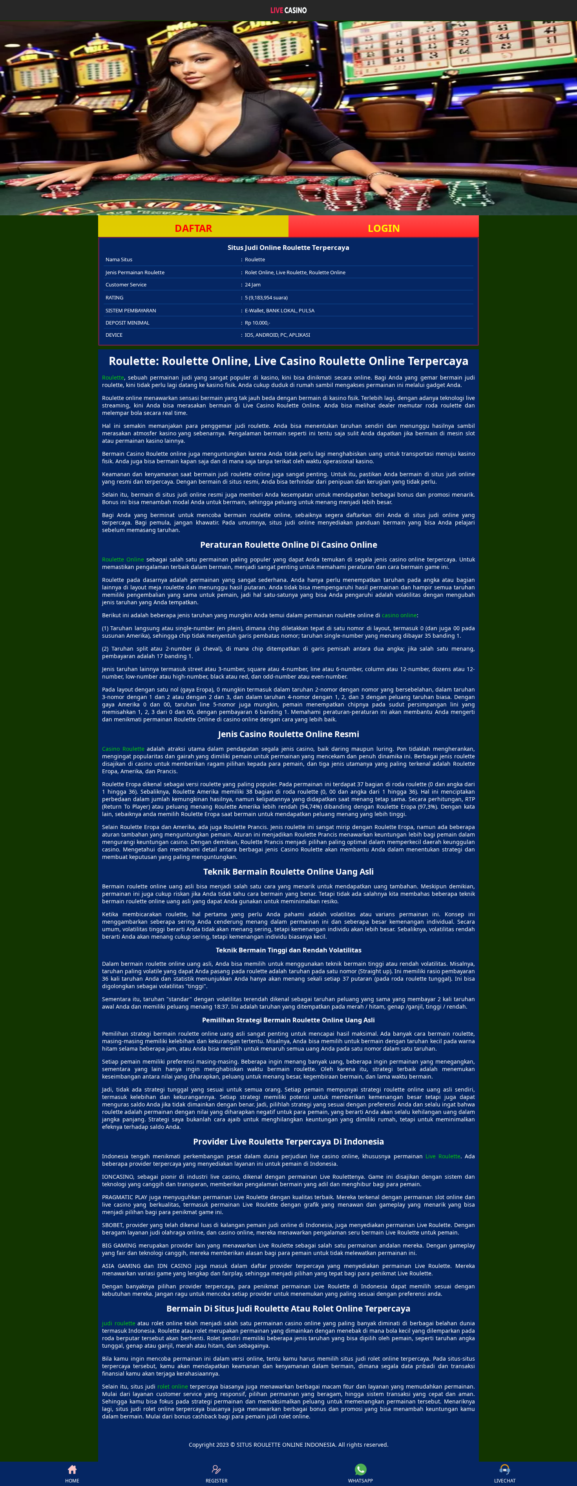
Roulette (113, 377)
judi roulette (118, 1323)
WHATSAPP (360, 1480)
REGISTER (216, 1480)
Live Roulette (442, 1156)
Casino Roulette (123, 748)
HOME (72, 1480)
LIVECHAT (505, 1480)
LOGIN (384, 228)
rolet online (172, 1386)
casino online (399, 615)
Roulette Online (123, 559)
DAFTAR (193, 228)
